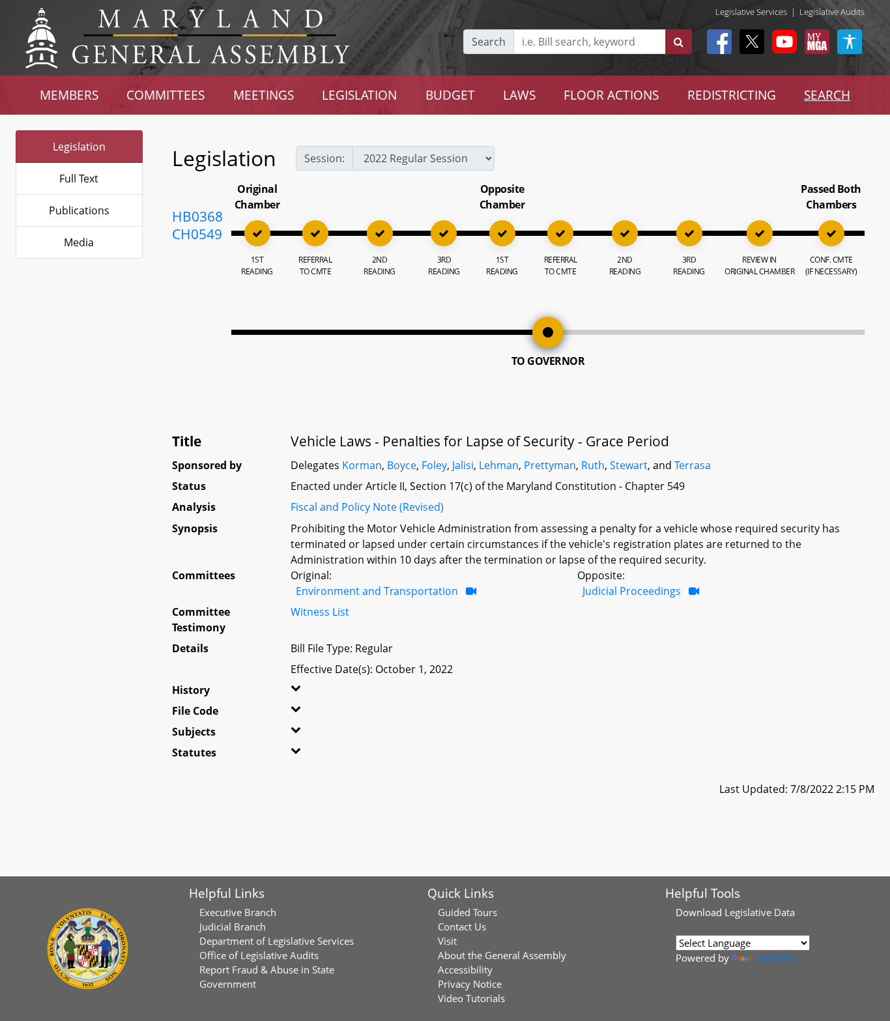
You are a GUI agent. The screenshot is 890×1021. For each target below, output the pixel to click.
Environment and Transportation (377, 591)
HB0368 (197, 216)
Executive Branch (237, 912)
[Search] (678, 41)
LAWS (519, 95)
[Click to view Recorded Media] (471, 591)
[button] (310, 692)
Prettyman (550, 465)
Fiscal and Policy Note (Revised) (367, 507)
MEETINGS (263, 95)
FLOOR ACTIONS (611, 95)
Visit (447, 940)
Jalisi (463, 465)
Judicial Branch (232, 926)
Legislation (79, 146)
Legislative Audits (832, 12)
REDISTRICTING (731, 95)
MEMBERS (69, 95)
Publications (79, 210)
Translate (776, 957)
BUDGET (450, 95)
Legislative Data (760, 912)
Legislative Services (751, 12)
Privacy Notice (470, 983)
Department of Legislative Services (276, 940)
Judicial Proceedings (631, 591)
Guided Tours (467, 912)
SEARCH (827, 95)
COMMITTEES (165, 95)
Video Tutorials (471, 998)
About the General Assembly (502, 955)
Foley (434, 465)
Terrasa (692, 465)
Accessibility (465, 969)
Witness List (320, 612)
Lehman (499, 465)
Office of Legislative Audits (259, 955)
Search (489, 42)
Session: (324, 158)
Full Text (78, 178)
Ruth (593, 465)
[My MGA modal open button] (814, 41)
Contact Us (462, 926)
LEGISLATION (359, 95)
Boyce (401, 465)
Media (79, 242)
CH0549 (197, 234)
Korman (362, 465)
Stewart (629, 465)
